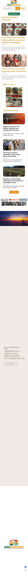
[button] (23, 8)
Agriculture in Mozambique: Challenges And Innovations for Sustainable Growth (13, 180)
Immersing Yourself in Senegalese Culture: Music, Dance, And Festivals (11, 154)
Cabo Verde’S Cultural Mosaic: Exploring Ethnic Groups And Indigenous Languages (13, 40)
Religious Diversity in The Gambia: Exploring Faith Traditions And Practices (11, 128)
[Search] (18, 8)
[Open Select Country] (18, 14)
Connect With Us (11, 363)
